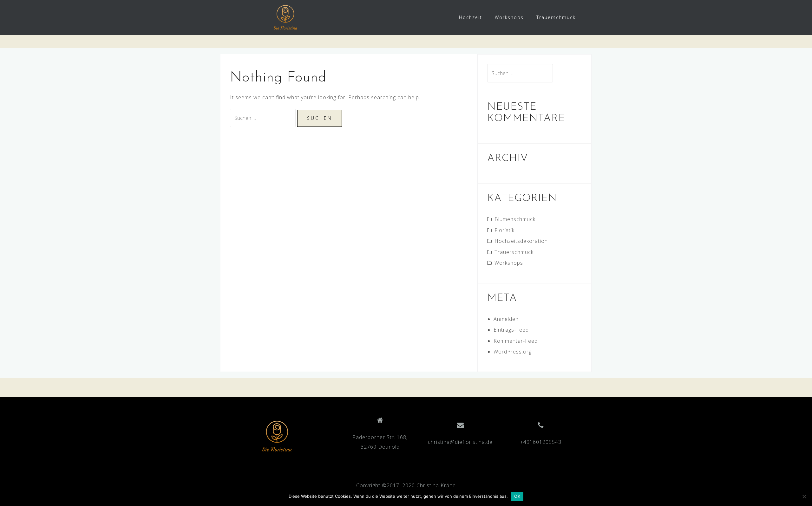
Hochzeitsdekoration (521, 240)
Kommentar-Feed (516, 340)
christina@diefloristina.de (460, 441)
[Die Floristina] (277, 436)
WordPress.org (513, 351)
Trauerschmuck (556, 17)
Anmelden (506, 318)
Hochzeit (470, 17)
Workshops (509, 17)
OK (517, 496)
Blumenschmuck (514, 219)
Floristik (504, 230)
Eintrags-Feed (511, 329)
